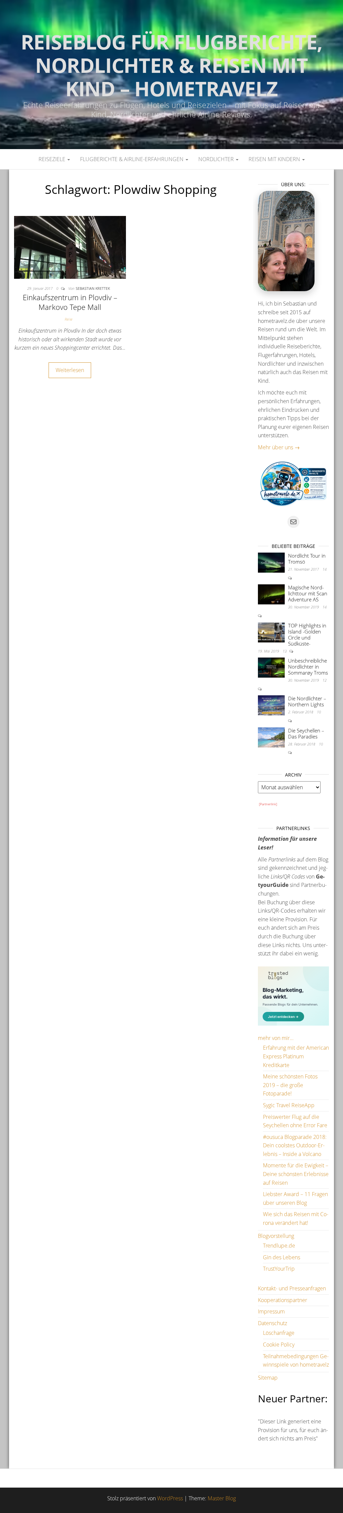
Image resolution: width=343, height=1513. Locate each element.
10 (319, 711)
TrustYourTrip (279, 1268)
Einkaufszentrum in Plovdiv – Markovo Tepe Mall (70, 302)
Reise (68, 319)
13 (285, 651)
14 (325, 569)
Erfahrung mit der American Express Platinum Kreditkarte (296, 1056)
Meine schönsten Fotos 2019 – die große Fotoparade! (290, 1085)
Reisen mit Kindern (275, 159)
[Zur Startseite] (171, 74)
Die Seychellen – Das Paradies (306, 733)
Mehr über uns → (279, 447)
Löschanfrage (278, 1332)
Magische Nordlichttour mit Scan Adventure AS (307, 593)
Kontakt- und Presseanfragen (292, 1288)
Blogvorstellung (276, 1236)
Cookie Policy (278, 1344)
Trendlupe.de (279, 1245)
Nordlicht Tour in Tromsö (307, 558)
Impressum (271, 1311)
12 (325, 680)
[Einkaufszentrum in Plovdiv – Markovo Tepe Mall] (70, 246)
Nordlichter (216, 159)
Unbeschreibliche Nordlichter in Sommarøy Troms (308, 666)
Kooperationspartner (282, 1300)
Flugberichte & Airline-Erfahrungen (132, 159)
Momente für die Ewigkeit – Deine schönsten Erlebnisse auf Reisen (296, 1174)
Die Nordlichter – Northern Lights (307, 701)
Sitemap (268, 1377)
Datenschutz (272, 1323)
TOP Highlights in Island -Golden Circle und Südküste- (307, 634)
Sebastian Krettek (93, 288)
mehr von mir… (275, 1038)
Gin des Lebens (281, 1257)
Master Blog (222, 1498)
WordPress (170, 1498)
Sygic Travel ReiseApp (289, 1105)
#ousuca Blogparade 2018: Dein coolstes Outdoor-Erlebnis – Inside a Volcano (295, 1145)
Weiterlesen (70, 370)
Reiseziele (53, 159)
